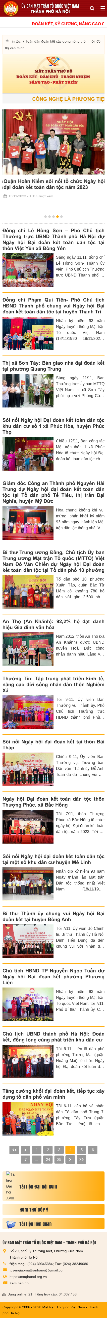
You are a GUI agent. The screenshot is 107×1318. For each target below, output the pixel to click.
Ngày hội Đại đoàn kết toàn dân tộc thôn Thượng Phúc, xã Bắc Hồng (53, 802)
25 (59, 1159)
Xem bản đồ (19, 1283)
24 (48, 1159)
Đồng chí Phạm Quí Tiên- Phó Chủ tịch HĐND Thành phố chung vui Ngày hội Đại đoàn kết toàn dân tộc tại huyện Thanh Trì (53, 305)
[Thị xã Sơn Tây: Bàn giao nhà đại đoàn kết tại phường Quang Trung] (28, 390)
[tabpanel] (53, 154)
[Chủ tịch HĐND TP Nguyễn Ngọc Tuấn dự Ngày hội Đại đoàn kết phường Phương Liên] (28, 1004)
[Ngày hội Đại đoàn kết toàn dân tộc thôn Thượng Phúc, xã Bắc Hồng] (28, 826)
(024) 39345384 (40, 1264)
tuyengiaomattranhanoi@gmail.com (37, 1270)
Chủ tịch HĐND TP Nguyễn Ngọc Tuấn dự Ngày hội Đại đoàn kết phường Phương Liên (53, 976)
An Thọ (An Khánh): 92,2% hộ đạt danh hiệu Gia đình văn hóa (53, 624)
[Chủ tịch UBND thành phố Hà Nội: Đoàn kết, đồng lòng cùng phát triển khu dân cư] (28, 1061)
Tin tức (15, 41)
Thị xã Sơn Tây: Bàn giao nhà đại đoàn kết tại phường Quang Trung (53, 366)
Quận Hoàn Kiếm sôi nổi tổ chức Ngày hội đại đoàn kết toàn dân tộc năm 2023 (53, 184)
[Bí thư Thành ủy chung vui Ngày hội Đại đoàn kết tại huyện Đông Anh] (28, 941)
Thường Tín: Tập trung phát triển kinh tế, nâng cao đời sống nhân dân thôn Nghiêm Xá (53, 684)
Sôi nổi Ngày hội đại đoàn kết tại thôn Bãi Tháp (53, 744)
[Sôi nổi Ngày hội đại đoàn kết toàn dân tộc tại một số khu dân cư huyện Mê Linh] (28, 884)
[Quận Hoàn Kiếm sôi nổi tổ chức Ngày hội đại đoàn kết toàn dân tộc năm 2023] (53, 142)
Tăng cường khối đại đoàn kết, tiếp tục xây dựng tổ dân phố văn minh (53, 1094)
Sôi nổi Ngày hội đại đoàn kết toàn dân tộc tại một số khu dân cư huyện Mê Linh (53, 859)
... (36, 1159)
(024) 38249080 (75, 1264)
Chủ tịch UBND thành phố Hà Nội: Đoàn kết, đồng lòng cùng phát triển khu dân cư (53, 1036)
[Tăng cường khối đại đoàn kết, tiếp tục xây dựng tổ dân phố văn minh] (28, 1119)
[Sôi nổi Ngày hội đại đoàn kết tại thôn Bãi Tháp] (28, 769)
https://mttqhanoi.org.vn (28, 1277)
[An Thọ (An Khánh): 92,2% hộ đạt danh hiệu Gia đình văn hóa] (28, 649)
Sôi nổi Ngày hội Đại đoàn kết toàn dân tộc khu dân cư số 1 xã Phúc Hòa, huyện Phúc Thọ (53, 426)
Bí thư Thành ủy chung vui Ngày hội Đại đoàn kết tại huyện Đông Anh (53, 916)
